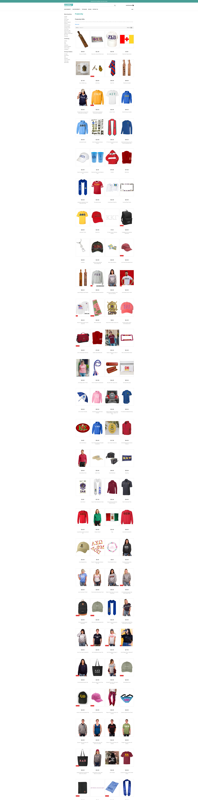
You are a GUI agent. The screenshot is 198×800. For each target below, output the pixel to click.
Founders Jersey (97, 202)
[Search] (114, 5)
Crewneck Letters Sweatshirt (97, 292)
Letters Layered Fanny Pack (127, 712)
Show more (77, 24)
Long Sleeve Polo (82, 472)
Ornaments (66, 36)
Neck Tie (112, 83)
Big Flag (127, 472)
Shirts (65, 43)
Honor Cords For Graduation (97, 382)
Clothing (65, 40)
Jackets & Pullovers (67, 46)
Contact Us (95, 9)
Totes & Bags (66, 19)
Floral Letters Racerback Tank (97, 592)
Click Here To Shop (104, 1)
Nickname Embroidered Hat (97, 622)
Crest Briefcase (112, 472)
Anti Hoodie (112, 772)
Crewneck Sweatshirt (126, 531)
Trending (65, 16)
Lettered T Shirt (83, 232)
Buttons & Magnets (67, 22)
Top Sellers (84, 9)
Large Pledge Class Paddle (82, 292)
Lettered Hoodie (82, 142)
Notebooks (66, 58)
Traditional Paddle (127, 83)
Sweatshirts (66, 45)
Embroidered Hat (126, 682)
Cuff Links (97, 83)
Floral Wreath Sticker (112, 562)
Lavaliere (83, 262)
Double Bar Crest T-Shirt (127, 292)
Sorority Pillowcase (127, 382)
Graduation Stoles (67, 27)
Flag (112, 531)
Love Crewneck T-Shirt (82, 592)
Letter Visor (97, 472)
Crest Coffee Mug (82, 83)
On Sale (89, 9)
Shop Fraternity (76, 9)
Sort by (77, 27)
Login (132, 9)
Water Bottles (66, 62)
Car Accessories (67, 26)
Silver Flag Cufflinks (112, 262)
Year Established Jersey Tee (97, 652)
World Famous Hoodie (126, 112)
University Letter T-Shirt (83, 382)
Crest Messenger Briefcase (82, 352)
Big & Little (66, 34)
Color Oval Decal (82, 442)
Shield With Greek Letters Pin (112, 322)
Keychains (66, 20)
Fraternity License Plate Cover (97, 54)
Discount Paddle (82, 54)
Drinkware (66, 23)
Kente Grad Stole (97, 322)
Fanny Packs (66, 29)
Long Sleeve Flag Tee (112, 202)
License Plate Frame (127, 202)
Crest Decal (82, 501)
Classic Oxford (97, 531)
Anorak (112, 172)
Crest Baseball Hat (83, 562)
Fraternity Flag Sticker (126, 54)
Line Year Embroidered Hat (126, 262)
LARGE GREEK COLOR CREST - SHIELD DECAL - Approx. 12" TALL (112, 412)
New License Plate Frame (127, 352)
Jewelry (65, 17)
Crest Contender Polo (126, 501)
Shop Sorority (67, 9)
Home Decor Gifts (67, 30)
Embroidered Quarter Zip (83, 682)
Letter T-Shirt (112, 112)
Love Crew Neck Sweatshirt (82, 652)
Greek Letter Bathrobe (97, 352)
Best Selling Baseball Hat (112, 54)
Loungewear (66, 49)
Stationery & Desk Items (68, 33)
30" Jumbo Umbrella (83, 411)
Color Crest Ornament (112, 442)
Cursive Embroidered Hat (97, 712)
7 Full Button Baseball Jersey (127, 411)
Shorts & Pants (66, 47)
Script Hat (97, 232)
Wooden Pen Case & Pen (112, 382)
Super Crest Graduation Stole (97, 501)
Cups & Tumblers (67, 59)
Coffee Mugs (66, 61)
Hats (65, 42)
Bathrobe (127, 172)
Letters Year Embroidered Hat (83, 712)
